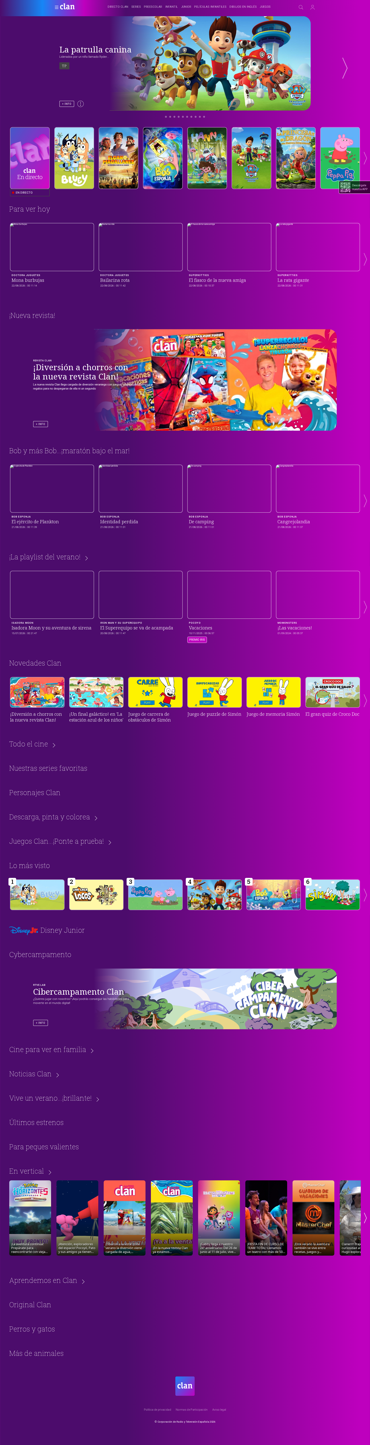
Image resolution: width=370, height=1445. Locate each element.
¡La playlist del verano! (45, 557)
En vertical (26, 1171)
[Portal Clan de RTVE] (67, 7)
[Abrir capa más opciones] (80, 103)
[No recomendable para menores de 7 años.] (273, 894)
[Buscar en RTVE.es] (301, 7)
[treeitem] (118, 7)
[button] (55, 7)
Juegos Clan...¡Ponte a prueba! (56, 841)
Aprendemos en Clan (43, 1280)
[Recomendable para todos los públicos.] (37, 894)
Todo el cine (28, 744)
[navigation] (189, 7)
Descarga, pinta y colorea (49, 817)
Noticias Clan (30, 1074)
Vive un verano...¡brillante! (50, 1098)
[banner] (77, 7)
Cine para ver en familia (47, 1049)
